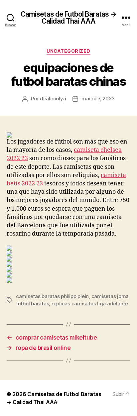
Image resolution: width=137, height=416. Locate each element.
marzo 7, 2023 (98, 98)
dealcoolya (53, 98)
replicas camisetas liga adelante (90, 303)
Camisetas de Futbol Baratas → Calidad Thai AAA (69, 18)
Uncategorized (68, 51)
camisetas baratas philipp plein (52, 296)
